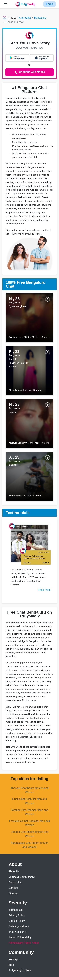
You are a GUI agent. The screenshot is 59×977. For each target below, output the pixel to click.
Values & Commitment (21, 877)
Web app (14, 959)
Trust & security (17, 932)
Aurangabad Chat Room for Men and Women (29, 844)
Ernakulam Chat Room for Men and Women (29, 823)
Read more (44, 589)
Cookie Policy (17, 920)
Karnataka (25, 17)
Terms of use (16, 909)
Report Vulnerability (20, 937)
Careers (13, 887)
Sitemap (13, 893)
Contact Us (15, 882)
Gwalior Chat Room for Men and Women (29, 812)
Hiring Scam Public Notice (24, 942)
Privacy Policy (17, 915)
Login (49, 4)
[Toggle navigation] (5, 4)
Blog (11, 964)
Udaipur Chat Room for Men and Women (29, 834)
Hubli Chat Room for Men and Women (29, 801)
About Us (14, 871)
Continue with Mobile (31, 72)
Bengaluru (40, 17)
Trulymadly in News (20, 970)
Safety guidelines (19, 926)
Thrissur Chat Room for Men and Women (30, 790)
